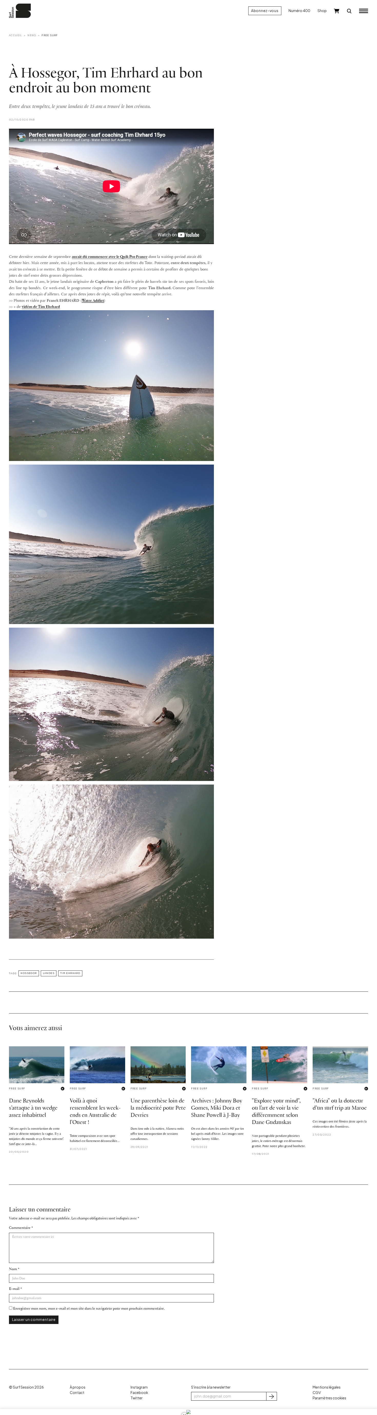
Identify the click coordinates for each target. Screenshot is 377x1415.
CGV (317, 1392)
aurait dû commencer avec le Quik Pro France (109, 257)
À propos (77, 1387)
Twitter (137, 1398)
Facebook (139, 1392)
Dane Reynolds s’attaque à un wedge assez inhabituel (33, 1108)
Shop (322, 10)
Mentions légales (327, 1387)
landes (48, 973)
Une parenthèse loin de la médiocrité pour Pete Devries (158, 1108)
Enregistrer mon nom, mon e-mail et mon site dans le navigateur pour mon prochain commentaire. (89, 1309)
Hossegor (29, 973)
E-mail (14, 1289)
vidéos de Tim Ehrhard (41, 307)
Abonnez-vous (264, 10)
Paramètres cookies (329, 1398)
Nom (13, 1269)
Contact (77, 1392)
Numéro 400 (299, 10)
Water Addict (93, 301)
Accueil (15, 35)
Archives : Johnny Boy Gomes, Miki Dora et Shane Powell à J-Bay (216, 1108)
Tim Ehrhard (70, 973)
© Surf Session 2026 (26, 1387)
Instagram (139, 1387)
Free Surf (50, 35)
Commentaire (20, 1228)
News (31, 35)
